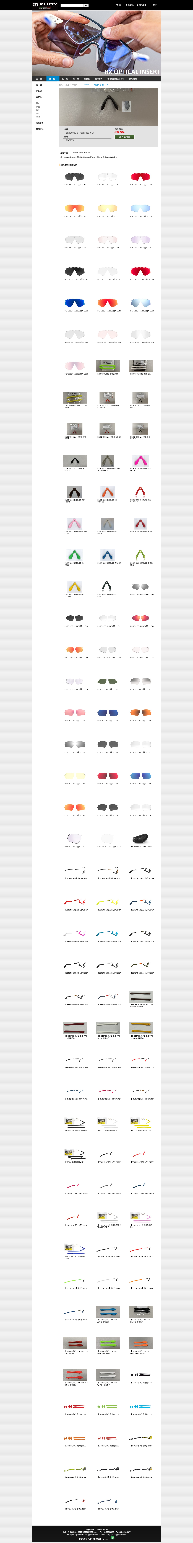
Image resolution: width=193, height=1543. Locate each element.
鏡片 (38, 110)
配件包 (39, 113)
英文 (155, 5)
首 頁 (118, 5)
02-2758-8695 (109, 1532)
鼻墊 (38, 107)
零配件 (75, 85)
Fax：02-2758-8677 (124, 1532)
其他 (38, 117)
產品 (67, 85)
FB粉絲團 (142, 5)
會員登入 (130, 5)
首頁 (61, 85)
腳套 (38, 103)
